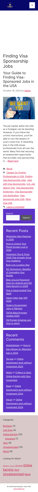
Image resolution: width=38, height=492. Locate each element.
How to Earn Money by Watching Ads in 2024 (18, 349)
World (9, 168)
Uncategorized (10, 447)
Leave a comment (15, 207)
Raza (8, 386)
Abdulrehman (12, 345)
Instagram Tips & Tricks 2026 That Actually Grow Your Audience (18, 257)
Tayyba (9, 359)
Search (9, 213)
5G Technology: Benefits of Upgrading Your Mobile (18, 272)
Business (7, 426)
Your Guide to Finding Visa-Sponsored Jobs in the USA (18, 79)
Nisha (9, 372)
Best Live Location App (17, 265)
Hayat (9, 399)
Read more (13, 161)
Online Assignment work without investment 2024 (19, 363)
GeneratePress (19, 489)
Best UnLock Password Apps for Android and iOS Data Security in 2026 (19, 283)
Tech (5, 443)
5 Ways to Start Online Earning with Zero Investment (18, 376)
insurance (10, 438)
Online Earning (10, 434)
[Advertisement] (19, 30)
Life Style (7, 430)
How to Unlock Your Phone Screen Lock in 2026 (17, 246)
